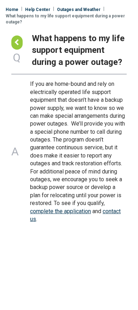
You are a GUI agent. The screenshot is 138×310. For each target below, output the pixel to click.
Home (12, 9)
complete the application (60, 211)
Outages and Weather (78, 9)
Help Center (37, 9)
